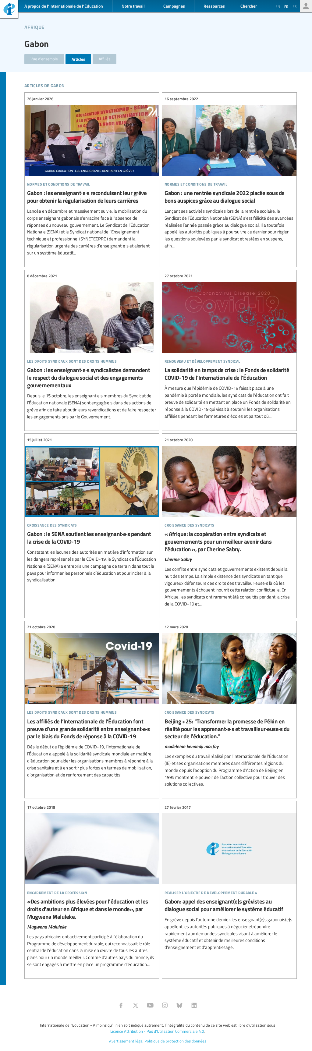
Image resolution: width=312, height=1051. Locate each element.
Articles (78, 59)
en (277, 6)
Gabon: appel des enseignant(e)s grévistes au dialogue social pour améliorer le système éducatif (229, 877)
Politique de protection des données (175, 1041)
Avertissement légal (126, 1041)
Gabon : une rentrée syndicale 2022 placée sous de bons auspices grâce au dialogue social (229, 172)
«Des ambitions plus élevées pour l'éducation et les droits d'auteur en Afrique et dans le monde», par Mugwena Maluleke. (92, 886)
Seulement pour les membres (306, 6)
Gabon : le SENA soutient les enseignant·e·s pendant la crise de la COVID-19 (92, 510)
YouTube (150, 1005)
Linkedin (194, 1005)
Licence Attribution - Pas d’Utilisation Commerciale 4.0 (157, 1031)
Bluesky (179, 1005)
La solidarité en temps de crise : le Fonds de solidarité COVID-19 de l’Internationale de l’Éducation (229, 346)
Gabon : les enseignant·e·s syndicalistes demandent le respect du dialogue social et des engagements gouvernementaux (92, 346)
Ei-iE (9, 10)
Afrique (34, 26)
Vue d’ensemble (44, 59)
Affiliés (104, 59)
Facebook (121, 1005)
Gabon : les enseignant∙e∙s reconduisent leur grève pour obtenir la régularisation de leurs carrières (92, 176)
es (294, 6)
